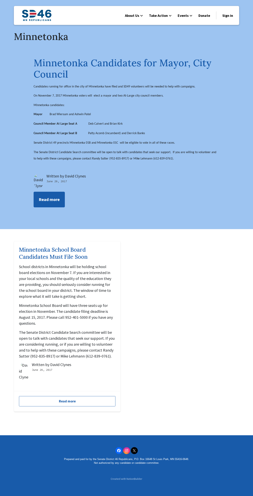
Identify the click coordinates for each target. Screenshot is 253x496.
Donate (204, 15)
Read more (49, 199)
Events (183, 15)
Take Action (158, 15)
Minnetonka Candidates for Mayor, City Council (122, 68)
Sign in (227, 15)
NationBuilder (134, 479)
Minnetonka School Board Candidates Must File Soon (53, 253)
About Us (132, 15)
